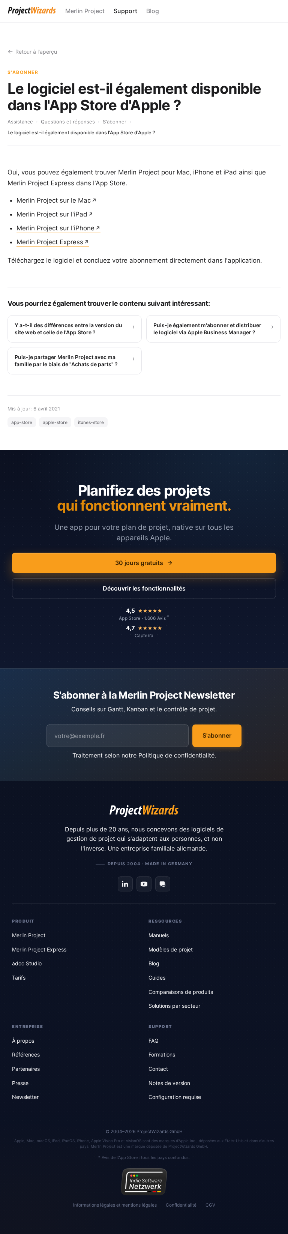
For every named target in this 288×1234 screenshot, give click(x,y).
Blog (152, 11)
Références (26, 1054)
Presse (20, 1083)
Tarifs (19, 977)
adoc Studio (27, 963)
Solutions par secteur (174, 1006)
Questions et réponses (68, 122)
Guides (156, 977)
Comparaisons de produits (180, 992)
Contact (158, 1069)
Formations (161, 1054)
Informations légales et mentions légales (115, 1205)
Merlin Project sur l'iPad (51, 214)
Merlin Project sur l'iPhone (55, 228)
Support (125, 11)
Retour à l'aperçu (36, 51)
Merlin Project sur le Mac (53, 200)
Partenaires (26, 1069)
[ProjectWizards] (144, 811)
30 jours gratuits (139, 563)
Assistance (20, 122)
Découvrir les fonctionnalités (144, 588)
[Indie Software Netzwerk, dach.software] (143, 1181)
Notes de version (169, 1083)
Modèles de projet (170, 949)
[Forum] (162, 883)
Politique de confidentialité (176, 755)
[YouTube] (144, 883)
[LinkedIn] (125, 883)
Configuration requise (174, 1097)
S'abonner (114, 122)
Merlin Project (85, 11)
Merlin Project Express (49, 242)
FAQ (153, 1040)
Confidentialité (181, 1205)
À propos (23, 1040)
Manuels (158, 935)
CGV (210, 1205)
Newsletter (25, 1097)
